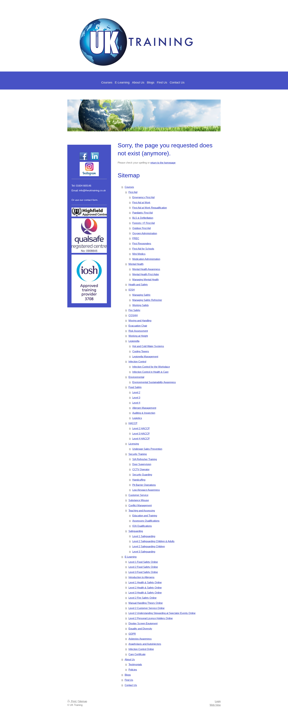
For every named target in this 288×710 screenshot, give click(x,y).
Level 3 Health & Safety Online (145, 592)
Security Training (137, 454)
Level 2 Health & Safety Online (145, 587)
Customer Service (138, 495)
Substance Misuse (138, 500)
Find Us (129, 679)
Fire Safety (134, 310)
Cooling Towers (140, 351)
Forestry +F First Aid (143, 223)
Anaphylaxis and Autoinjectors (144, 643)
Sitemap (82, 701)
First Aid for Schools (143, 248)
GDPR (132, 633)
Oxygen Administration (144, 233)
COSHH (133, 315)
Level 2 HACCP (141, 428)
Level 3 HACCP (141, 433)
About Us (130, 659)
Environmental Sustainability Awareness (154, 382)
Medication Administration (146, 259)
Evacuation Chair (137, 325)
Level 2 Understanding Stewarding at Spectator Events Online (162, 613)
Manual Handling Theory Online (145, 602)
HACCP (132, 423)
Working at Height (138, 335)
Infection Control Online (141, 649)
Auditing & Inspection (143, 412)
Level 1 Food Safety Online (143, 561)
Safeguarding (135, 531)
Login (218, 701)
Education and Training (144, 515)
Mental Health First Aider (145, 274)
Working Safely (140, 305)
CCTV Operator (141, 469)
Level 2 (136, 392)
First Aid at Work (141, 202)
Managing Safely (141, 294)
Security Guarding (142, 474)
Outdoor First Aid (141, 228)
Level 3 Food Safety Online (143, 572)
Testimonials (135, 664)
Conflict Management (140, 505)
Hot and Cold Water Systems (148, 346)
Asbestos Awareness (140, 638)
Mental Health (136, 264)
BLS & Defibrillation (142, 217)
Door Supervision (141, 464)
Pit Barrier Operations (144, 484)
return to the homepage (163, 162)
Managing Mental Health (145, 279)
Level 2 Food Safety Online (143, 566)
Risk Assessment (138, 330)
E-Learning (130, 556)
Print (73, 701)
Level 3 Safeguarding (143, 551)
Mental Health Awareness (146, 269)
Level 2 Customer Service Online (146, 608)
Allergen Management (144, 407)
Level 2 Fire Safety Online (142, 597)
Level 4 (136, 402)
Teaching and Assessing (141, 510)
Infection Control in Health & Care (150, 371)
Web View (215, 704)
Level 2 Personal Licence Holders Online (150, 618)
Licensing (133, 443)
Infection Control (137, 361)
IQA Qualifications (142, 525)
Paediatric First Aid (142, 212)
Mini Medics (139, 253)
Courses (129, 187)
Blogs (128, 674)
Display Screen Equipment (143, 623)
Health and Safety (138, 284)
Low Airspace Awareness (146, 489)
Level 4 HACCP (141, 438)
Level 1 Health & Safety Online (145, 582)
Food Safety (135, 387)
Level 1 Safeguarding (143, 536)
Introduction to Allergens (141, 577)
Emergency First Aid (143, 197)
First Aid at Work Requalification (149, 207)
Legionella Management (145, 356)
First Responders (141, 243)
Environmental (136, 377)
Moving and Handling (139, 320)
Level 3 (136, 397)
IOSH (131, 289)
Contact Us (131, 685)
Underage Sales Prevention (147, 448)
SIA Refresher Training (144, 459)
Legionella (133, 341)
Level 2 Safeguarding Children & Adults (153, 541)
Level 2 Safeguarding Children (148, 546)
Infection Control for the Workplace (151, 366)
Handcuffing (138, 479)
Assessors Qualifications (146, 520)
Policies (132, 669)
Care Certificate (137, 654)
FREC (135, 238)
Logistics (137, 418)
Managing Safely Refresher (147, 300)
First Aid (132, 192)
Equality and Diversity (140, 628)
